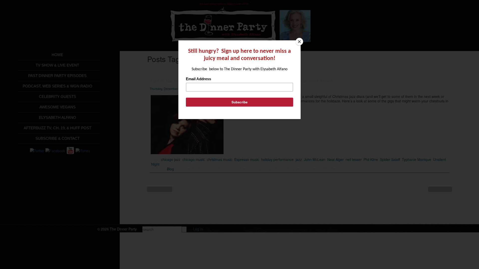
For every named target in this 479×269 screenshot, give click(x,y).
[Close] (299, 41)
